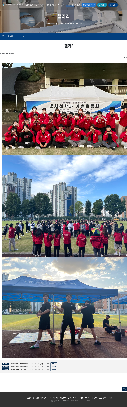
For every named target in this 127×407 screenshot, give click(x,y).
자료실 (77, 5)
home (4, 36)
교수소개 (30, 5)
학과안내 (20, 5)
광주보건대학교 (89, 5)
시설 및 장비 (50, 5)
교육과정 (39, 5)
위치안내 (113, 5)
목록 (124, 389)
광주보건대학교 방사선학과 (8, 4)
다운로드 (53, 363)
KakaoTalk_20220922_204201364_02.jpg (27, 366)
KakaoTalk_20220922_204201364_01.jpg (27, 364)
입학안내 (102, 5)
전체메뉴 (122, 5)
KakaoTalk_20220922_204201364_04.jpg (27, 369)
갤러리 (70, 5)
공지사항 (61, 5)
